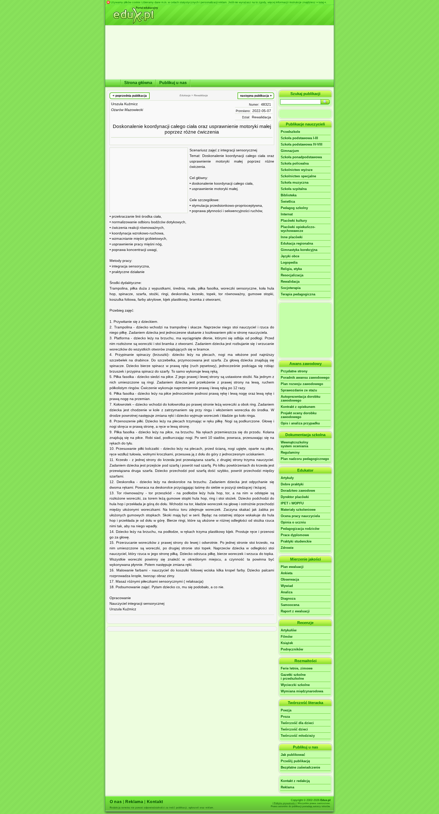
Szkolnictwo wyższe (296, 170)
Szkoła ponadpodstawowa (301, 157)
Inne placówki (292, 237)
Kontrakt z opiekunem (298, 407)
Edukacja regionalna (297, 243)
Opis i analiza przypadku (300, 423)
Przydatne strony (294, 371)
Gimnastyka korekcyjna (299, 250)
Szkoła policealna (295, 163)
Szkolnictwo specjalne (298, 176)
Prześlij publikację (295, 761)
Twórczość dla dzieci (297, 723)
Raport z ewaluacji (295, 611)
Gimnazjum (290, 151)
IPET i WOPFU (292, 503)
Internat (287, 214)
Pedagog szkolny (294, 208)
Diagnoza (288, 598)
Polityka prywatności (285, 803)
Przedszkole (290, 132)
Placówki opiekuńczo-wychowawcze (298, 229)
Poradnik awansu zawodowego (305, 377)
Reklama (287, 787)
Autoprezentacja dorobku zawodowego (300, 398)
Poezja (286, 710)
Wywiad (287, 586)
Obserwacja (290, 579)
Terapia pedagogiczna (298, 294)
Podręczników (292, 649)
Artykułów (288, 630)
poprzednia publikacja (130, 95)
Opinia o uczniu (293, 522)
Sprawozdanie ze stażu (299, 390)
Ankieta (286, 573)
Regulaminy (290, 452)
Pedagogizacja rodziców (300, 529)
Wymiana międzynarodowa (302, 691)
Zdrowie (287, 548)
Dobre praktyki (292, 484)
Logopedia (289, 262)
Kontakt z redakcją (295, 781)
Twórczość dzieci (294, 729)
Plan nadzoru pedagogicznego (305, 459)
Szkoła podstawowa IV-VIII (301, 144)
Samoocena (290, 605)
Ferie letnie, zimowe (296, 668)
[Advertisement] (149, 180)
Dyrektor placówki (295, 497)
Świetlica (288, 201)
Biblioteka (288, 195)
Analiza (286, 592)
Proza (285, 717)
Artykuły (287, 478)
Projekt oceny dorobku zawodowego (299, 415)
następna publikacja (256, 95)
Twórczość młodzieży (298, 736)
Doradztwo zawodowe (298, 490)
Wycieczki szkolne (295, 685)
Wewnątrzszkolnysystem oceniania (294, 444)
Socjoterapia (291, 288)
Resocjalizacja (292, 275)
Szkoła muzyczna (294, 182)
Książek (287, 643)
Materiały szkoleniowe (298, 510)
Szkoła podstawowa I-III (299, 138)
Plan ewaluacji (292, 567)
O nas (116, 802)
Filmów (286, 637)
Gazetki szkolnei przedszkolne (293, 676)
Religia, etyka (291, 269)
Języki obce (290, 256)
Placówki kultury (294, 220)
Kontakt (155, 802)
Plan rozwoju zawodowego (302, 384)
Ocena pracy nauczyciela (300, 516)
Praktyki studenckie (296, 541)
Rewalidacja (261, 117)
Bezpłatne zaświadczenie (300, 767)
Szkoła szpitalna (294, 189)
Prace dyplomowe (295, 535)
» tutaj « (321, 2)
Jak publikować (293, 755)
